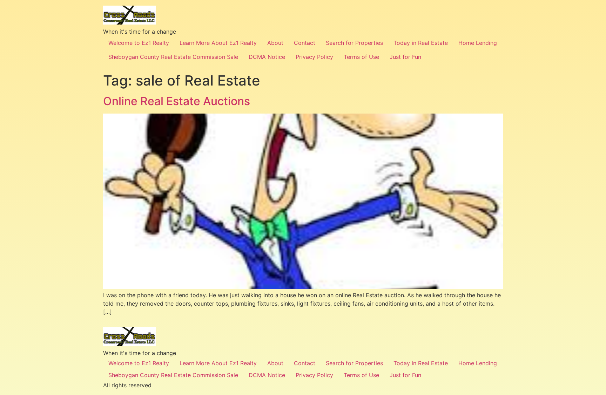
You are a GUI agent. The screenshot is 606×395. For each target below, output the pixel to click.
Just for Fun (405, 56)
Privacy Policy (314, 56)
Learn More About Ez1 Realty (218, 42)
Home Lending (477, 42)
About (275, 42)
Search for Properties (354, 42)
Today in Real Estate (420, 42)
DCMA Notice (267, 56)
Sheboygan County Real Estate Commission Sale (173, 56)
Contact (304, 42)
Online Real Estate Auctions (176, 101)
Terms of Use (361, 56)
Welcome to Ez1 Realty (138, 42)
